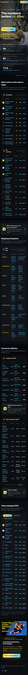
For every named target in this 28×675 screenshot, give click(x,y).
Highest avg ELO (8, 518)
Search (13, 1)
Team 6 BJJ (8, 593)
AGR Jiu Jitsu (8, 572)
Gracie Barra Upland (8, 70)
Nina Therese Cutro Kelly (5, 366)
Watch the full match (21, 75)
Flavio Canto (5, 390)
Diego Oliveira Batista (13, 268)
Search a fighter (9, 29)
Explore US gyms (9, 38)
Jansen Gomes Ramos (13, 307)
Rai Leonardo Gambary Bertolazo (8, 179)
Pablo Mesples (9, 125)
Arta (6, 575)
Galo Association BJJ (8, 598)
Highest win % (7, 515)
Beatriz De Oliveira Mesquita (5, 436)
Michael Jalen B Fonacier (13, 258)
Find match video (9, 34)
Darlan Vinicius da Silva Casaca (8, 208)
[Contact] (5, 670)
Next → (20, 484)
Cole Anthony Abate (13, 277)
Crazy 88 (7, 569)
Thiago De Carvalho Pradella (8, 130)
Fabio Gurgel (5, 461)
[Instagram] (3, 670)
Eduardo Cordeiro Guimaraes (8, 197)
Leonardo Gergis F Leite (4, 373)
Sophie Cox (5, 385)
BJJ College (8, 542)
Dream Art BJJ (9, 561)
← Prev (7, 484)
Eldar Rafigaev (9, 138)
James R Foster (9, 135)
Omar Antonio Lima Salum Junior (11, 60)
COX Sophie (17, 384)
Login (17, 1)
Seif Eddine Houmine (13, 334)
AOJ (6, 548)
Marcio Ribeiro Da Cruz (5, 457)
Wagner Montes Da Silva (9, 50)
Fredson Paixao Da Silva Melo (5, 471)
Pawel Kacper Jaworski (20, 307)
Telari (6, 545)
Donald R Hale (9, 122)
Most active (16, 515)
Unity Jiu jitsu (9, 608)
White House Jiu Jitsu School (8, 537)
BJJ (6, 2)
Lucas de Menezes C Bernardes (8, 186)
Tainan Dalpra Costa (13, 297)
